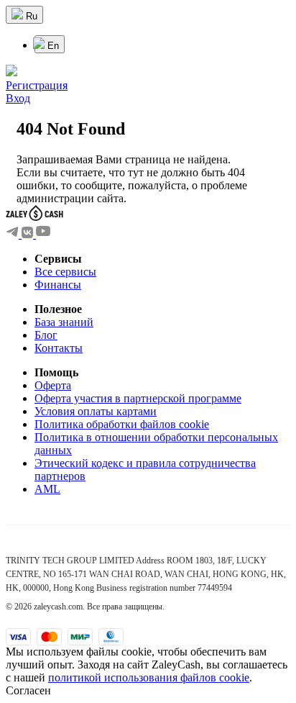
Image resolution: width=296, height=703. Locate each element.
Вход (18, 98)
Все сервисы (65, 272)
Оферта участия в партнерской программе (137, 398)
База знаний (63, 322)
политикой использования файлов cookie (148, 677)
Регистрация (37, 85)
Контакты (58, 348)
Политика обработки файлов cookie (121, 424)
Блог (45, 335)
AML (47, 489)
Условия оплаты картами (95, 411)
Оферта (52, 385)
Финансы (57, 284)
